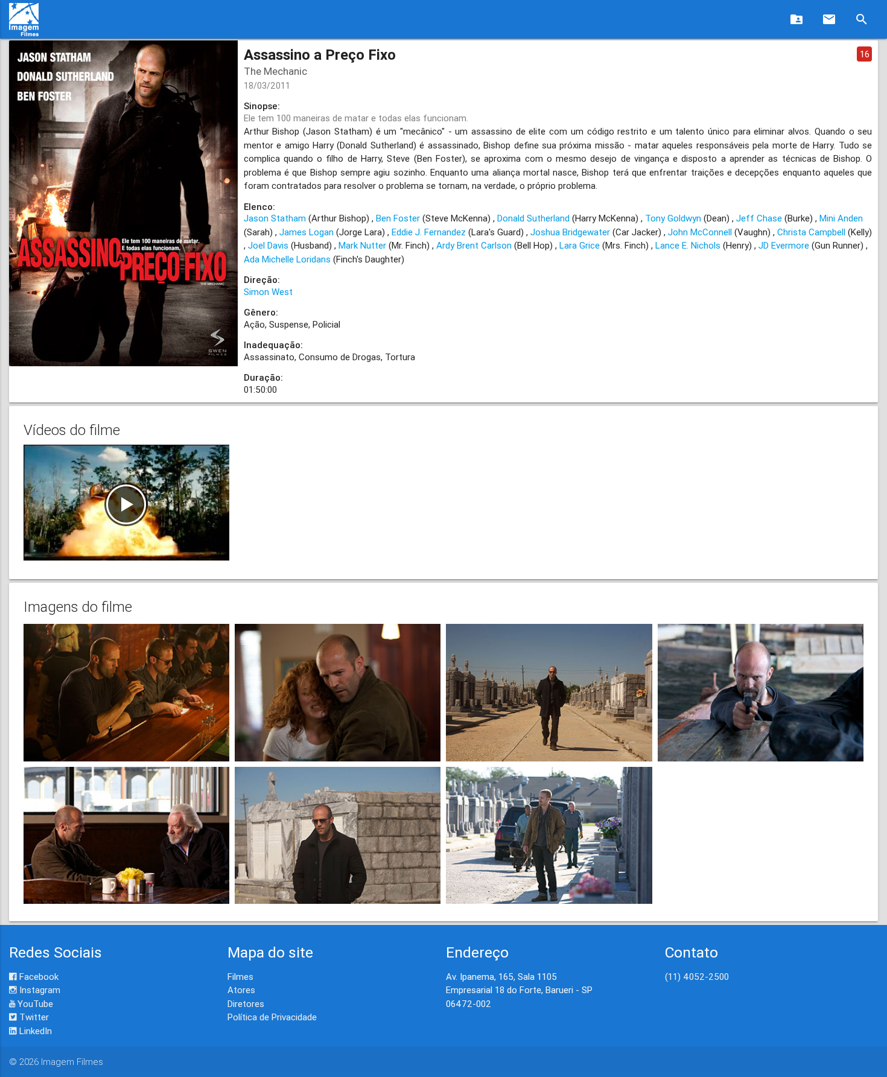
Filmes (240, 976)
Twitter (33, 1017)
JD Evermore (783, 245)
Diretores (245, 1003)
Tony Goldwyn (673, 218)
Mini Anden (841, 218)
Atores (241, 990)
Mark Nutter (362, 245)
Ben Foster (398, 218)
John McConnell (700, 232)
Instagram (38, 990)
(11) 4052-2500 (697, 976)
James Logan (306, 232)
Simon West (268, 291)
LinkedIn (34, 1031)
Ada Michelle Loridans (287, 259)
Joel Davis (268, 245)
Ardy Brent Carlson (474, 245)
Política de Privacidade (272, 1017)
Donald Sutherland (533, 218)
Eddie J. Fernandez (429, 232)
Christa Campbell (811, 232)
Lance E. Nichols (687, 245)
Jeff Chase (759, 218)
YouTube (34, 1003)
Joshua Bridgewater (570, 232)
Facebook (38, 976)
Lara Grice (579, 245)
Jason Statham (275, 218)
